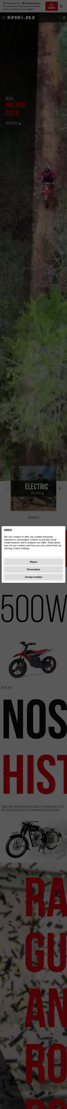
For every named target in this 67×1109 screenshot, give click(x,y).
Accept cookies (33, 577)
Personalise (33, 569)
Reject (33, 561)
